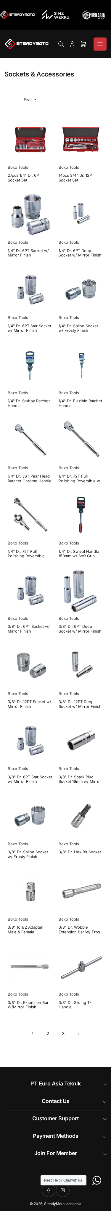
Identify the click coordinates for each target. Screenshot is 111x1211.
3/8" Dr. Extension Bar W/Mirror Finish (28, 1005)
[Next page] (79, 1033)
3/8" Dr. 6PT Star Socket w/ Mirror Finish (30, 779)
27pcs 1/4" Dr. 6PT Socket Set (24, 177)
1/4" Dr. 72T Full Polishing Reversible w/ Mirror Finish (80, 478)
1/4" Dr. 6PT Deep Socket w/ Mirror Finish (80, 253)
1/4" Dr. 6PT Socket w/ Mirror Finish (28, 253)
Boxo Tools (18, 167)
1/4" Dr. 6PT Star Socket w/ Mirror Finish (29, 328)
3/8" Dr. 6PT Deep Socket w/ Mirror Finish (80, 628)
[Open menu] (100, 44)
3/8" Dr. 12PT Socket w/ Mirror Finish (29, 704)
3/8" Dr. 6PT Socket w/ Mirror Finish (29, 628)
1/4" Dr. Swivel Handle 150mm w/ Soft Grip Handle (79, 553)
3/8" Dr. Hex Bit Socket (80, 852)
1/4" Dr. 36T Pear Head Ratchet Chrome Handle (30, 478)
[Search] (60, 44)
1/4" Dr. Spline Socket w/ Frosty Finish (78, 328)
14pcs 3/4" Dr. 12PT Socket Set (76, 177)
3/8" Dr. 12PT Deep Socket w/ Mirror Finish (80, 704)
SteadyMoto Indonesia (62, 1203)
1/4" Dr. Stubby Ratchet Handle (29, 403)
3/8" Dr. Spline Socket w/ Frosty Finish (28, 854)
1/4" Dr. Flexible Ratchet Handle (80, 403)
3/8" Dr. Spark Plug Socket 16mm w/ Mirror (80, 779)
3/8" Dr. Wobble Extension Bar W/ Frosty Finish (81, 929)
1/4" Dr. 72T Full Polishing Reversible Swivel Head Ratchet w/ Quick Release (29, 553)
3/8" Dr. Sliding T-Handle (75, 1005)
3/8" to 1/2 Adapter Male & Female (25, 929)
